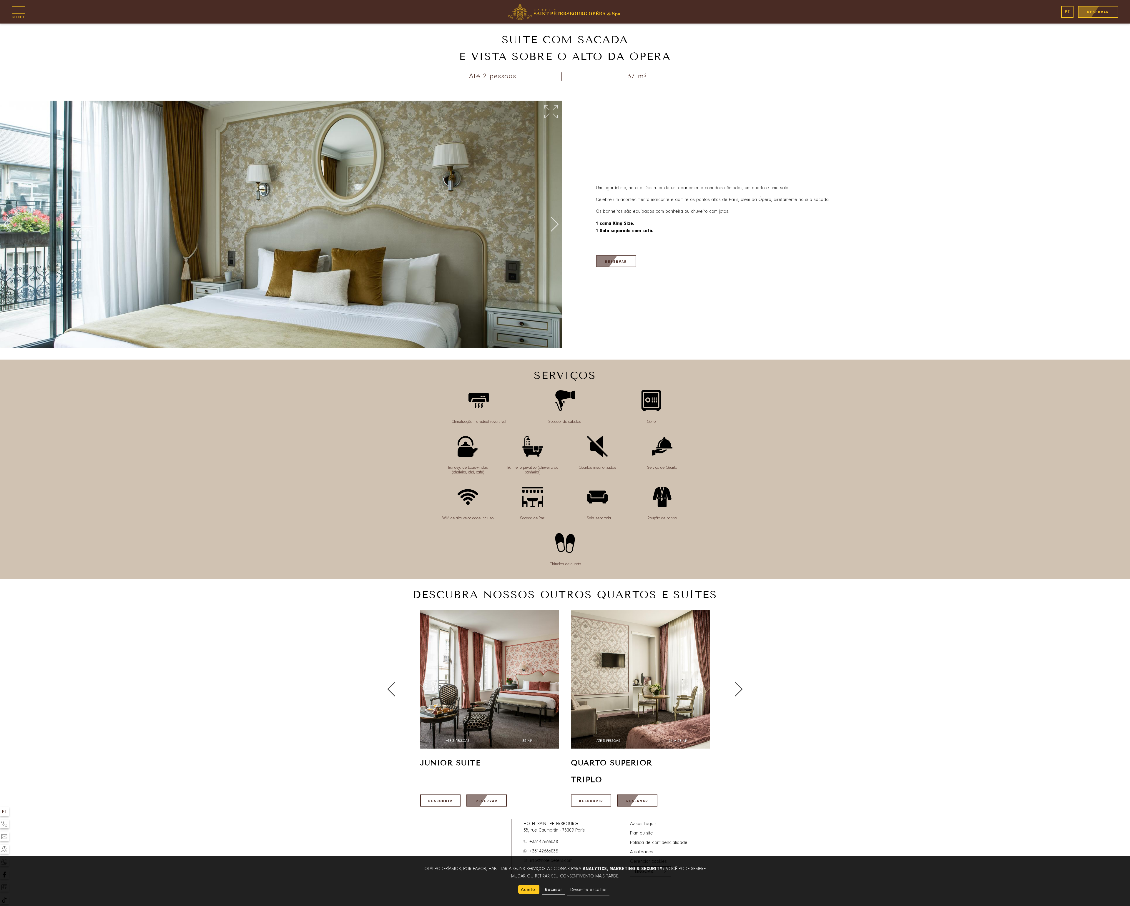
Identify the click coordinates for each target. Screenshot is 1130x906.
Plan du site (641, 833)
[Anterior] (7, 224)
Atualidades (641, 852)
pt (1067, 11)
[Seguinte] (554, 224)
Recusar (553, 889)
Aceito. (528, 889)
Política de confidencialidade (658, 842)
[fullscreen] (551, 112)
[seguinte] (391, 689)
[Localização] (4, 849)
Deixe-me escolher (588, 889)
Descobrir (440, 801)
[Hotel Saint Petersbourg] (565, 12)
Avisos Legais (643, 824)
